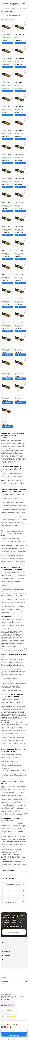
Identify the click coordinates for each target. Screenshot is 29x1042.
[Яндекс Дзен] (10, 1027)
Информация (4, 981)
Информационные (6, 947)
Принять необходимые (14, 1035)
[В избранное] (12, 22)
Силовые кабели (6, 942)
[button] (23, 3)
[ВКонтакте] (2, 1027)
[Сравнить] (12, 25)
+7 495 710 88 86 (5, 992)
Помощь (3, 986)
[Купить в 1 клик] (12, 27)
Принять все (14, 1033)
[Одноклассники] (7, 1027)
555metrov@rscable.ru (6, 994)
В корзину (7, 42)
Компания (3, 977)
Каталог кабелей (5, 973)
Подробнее (21, 1031)
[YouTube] (5, 1027)
